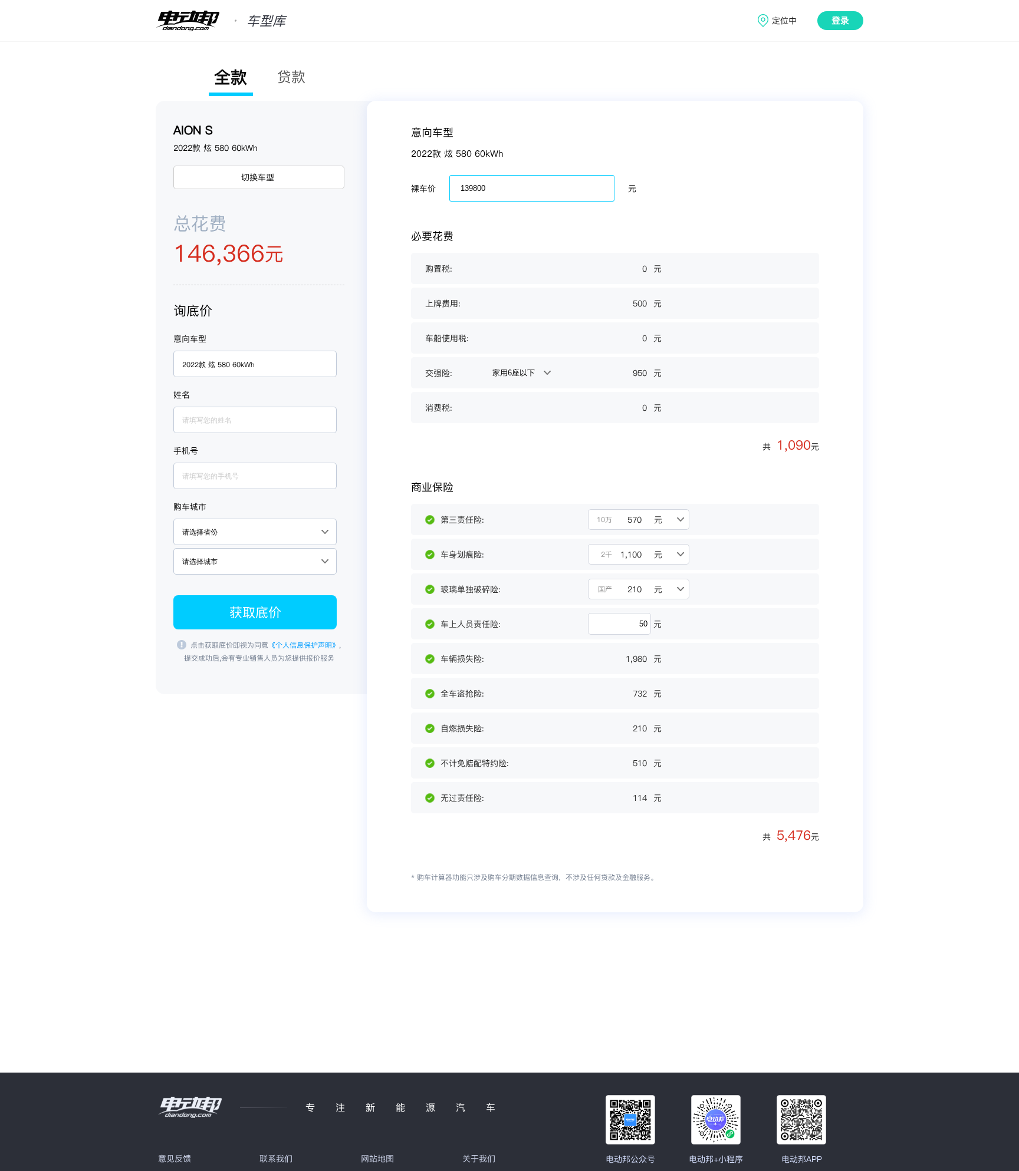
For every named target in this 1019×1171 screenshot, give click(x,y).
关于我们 (478, 1159)
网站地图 (377, 1159)
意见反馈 (174, 1159)
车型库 (265, 20)
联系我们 (275, 1159)
